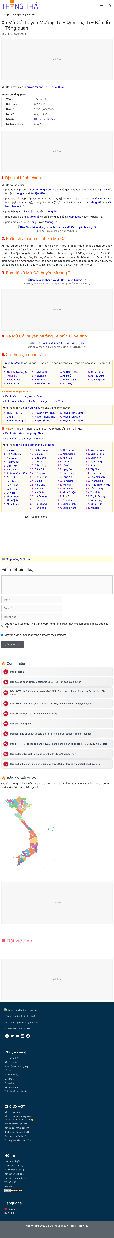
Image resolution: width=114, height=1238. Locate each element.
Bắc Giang (12, 484)
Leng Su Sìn (53, 189)
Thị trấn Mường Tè (17, 372)
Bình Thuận (41, 449)
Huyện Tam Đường (73, 412)
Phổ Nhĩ (97, 198)
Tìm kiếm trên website (15, 1178)
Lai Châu (67, 461)
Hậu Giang (41, 503)
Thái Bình (95, 473)
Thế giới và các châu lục (16, 1091)
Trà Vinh (95, 492)
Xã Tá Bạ (67, 383)
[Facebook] (7, 1037)
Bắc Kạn (11, 481)
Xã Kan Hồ (41, 375)
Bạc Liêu (11, 477)
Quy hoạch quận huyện (15, 1136)
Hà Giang (40, 484)
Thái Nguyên (97, 476)
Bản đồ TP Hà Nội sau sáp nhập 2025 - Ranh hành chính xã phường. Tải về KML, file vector (58, 743)
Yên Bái (94, 507)
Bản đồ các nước (12, 1112)
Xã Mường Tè (42, 383)
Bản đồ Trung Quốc (20, 723)
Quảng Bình (69, 503)
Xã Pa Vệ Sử (69, 379)
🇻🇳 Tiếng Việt (10, 1209)
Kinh (52, 119)
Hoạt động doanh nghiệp (16, 1066)
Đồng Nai (40, 473)
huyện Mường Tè (37, 87)
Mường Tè (50, 211)
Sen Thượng (37, 189)
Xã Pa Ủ (66, 375)
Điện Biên (39, 193)
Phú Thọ (67, 496)
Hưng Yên (40, 507)
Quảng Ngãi (97, 449)
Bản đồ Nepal (17, 671)
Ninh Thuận (69, 492)
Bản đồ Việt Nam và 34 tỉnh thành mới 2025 (33, 713)
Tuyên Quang (98, 496)
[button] (110, 5)
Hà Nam (39, 488)
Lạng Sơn (67, 469)
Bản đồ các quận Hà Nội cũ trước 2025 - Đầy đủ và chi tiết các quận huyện (50, 703)
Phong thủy (10, 1083)
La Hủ (46, 119)
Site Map (8, 1186)
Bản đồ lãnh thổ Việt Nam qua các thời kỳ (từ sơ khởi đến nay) (43, 753)
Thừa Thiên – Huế (100, 484)
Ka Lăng (31, 211)
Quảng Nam (69, 507)
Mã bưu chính (11, 1087)
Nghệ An (67, 484)
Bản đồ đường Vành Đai (15, 1123)
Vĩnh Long (96, 500)
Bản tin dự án (10, 1062)
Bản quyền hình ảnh (14, 1173)
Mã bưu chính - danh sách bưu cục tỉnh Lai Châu (34, 401)
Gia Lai (38, 480)
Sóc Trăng (96, 461)
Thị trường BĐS (11, 1058)
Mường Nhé (20, 193)
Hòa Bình (40, 500)
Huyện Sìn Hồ (42, 420)
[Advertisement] (57, 59)
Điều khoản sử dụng (14, 1169)
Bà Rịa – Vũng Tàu (17, 473)
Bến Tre (11, 492)
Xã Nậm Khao (70, 371)
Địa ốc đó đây (11, 1074)
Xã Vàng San (97, 379)
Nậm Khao (75, 216)
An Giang (12, 469)
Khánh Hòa (68, 449)
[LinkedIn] (22, 1037)
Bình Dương (13, 496)
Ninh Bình (67, 488)
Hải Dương (41, 496)
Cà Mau (39, 453)
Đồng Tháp (41, 476)
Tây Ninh (95, 469)
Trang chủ (6, 14)
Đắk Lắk (39, 461)
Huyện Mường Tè (13, 362)
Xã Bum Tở (13, 383)
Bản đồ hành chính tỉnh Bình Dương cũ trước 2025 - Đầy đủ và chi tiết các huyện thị (55, 764)
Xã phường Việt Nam (26, 14)
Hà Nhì (37, 119)
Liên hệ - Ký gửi (12, 1161)
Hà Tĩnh (39, 492)
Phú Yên (67, 500)
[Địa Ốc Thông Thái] (20, 5)
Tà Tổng (31, 222)
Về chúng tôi (10, 1182)
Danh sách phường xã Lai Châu (24, 396)
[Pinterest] (27, 1037)
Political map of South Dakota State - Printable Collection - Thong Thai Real (51, 733)
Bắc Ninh (12, 488)
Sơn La (94, 465)
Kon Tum (67, 457)
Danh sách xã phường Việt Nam (24, 433)
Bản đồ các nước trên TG (16, 1128)
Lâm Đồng (68, 473)
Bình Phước (13, 504)
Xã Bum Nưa (14, 379)
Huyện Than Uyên (72, 420)
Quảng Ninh (97, 453)
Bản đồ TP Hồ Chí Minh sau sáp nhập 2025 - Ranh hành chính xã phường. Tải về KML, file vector (57, 693)
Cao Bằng (40, 457)
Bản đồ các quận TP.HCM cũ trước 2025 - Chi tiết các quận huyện (45, 681)
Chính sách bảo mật (14, 1165)
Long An (67, 476)
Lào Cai (66, 465)
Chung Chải (100, 189)
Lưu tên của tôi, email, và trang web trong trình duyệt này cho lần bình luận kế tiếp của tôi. (56, 625)
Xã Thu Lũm (97, 375)
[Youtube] (17, 1037)
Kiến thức (9, 1078)
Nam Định (68, 480)
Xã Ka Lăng (41, 371)
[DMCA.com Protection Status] (13, 1191)
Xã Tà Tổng (96, 371)
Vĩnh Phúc (96, 503)
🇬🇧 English (9, 1213)
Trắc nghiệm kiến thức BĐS (17, 1140)
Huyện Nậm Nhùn (45, 412)
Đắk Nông (40, 465)
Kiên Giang (68, 453)
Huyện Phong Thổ (45, 416)
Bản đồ (7, 1070)
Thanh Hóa (96, 480)
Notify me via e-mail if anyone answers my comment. (35, 634)
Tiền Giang (96, 488)
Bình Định (12, 500)
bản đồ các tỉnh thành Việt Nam (34, 444)
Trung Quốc (19, 206)
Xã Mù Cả (40, 379)
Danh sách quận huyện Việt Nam (25, 438)
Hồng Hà (95, 202)
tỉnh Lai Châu (56, 87)
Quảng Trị (95, 457)
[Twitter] (12, 1037)
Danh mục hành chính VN (16, 1132)
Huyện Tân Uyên (71, 416)
